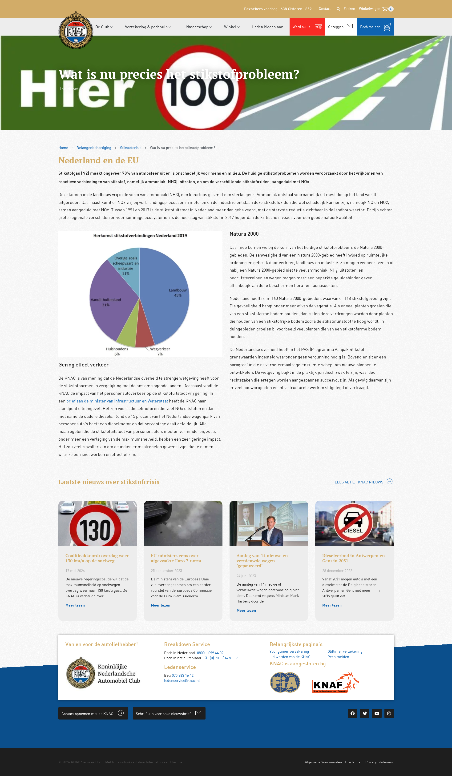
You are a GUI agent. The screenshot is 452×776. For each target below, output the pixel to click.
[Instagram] (389, 713)
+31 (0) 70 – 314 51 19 (220, 657)
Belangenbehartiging (94, 147)
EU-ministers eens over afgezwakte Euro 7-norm (176, 558)
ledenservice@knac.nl (182, 680)
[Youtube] (377, 713)
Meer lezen (75, 605)
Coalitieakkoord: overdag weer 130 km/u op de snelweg (97, 558)
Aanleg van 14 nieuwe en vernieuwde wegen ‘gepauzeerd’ (262, 560)
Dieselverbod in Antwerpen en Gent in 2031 (353, 558)
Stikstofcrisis (130, 147)
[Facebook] (352, 713)
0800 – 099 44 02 (210, 652)
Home (63, 147)
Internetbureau (157, 762)
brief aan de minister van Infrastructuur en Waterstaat (117, 400)
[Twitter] (365, 713)
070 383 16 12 (183, 675)
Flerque (176, 762)
